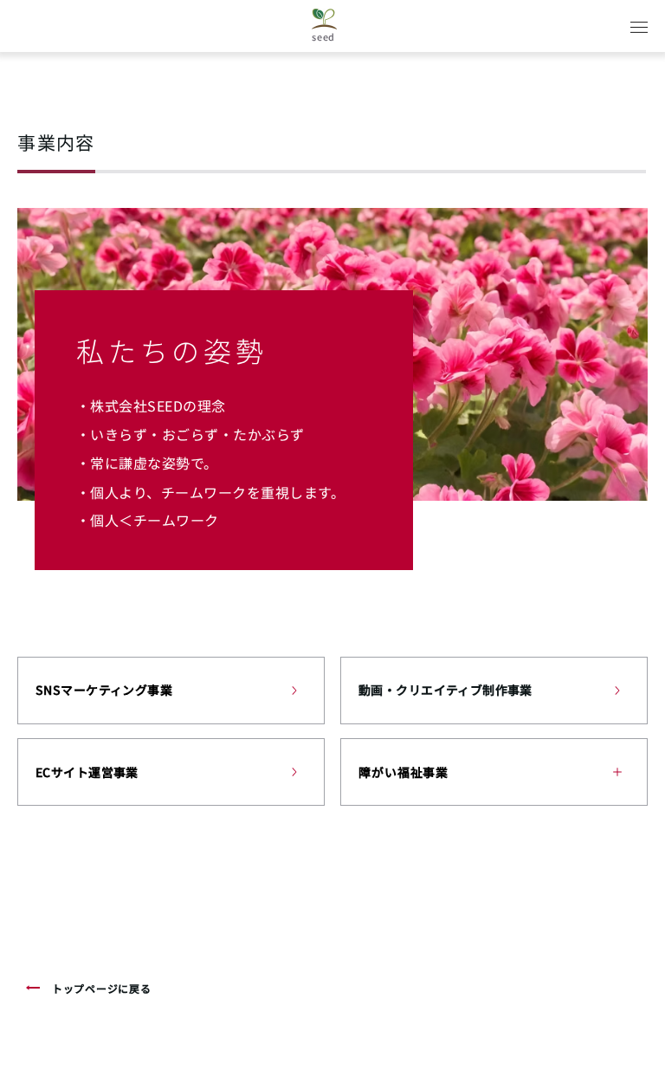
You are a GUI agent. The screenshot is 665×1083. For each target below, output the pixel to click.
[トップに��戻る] (34, 987)
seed (323, 36)
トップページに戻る (101, 988)
